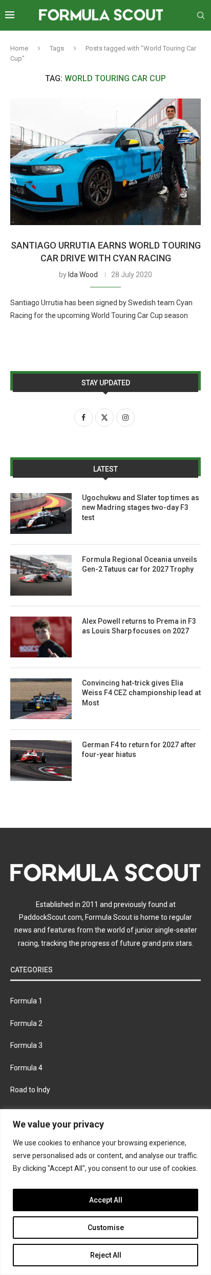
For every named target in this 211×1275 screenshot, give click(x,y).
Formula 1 (26, 1001)
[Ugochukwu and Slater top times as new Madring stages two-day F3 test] (41, 513)
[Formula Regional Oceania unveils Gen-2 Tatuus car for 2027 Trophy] (41, 575)
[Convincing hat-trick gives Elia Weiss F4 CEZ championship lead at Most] (41, 698)
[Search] (201, 15)
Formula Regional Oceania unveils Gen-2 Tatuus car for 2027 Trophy (139, 564)
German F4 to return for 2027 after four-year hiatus (139, 750)
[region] (105, 1192)
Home (19, 48)
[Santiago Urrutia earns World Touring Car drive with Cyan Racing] (105, 162)
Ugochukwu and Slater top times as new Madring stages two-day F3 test (140, 508)
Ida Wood (83, 275)
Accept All (105, 1200)
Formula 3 (26, 1045)
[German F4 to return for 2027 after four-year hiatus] (41, 760)
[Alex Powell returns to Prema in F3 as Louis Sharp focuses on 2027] (41, 637)
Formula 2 (26, 1023)
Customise (106, 1227)
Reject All (105, 1255)
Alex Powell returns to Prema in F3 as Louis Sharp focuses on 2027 (139, 626)
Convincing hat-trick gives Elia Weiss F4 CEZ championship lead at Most (141, 693)
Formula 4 (26, 1068)
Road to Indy (30, 1090)
